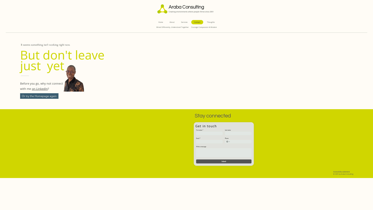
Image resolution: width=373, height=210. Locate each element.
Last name (228, 130)
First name (199, 130)
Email (198, 138)
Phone (226, 138)
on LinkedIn (40, 89)
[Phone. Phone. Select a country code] (228, 141)
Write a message (201, 146)
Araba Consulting (186, 7)
